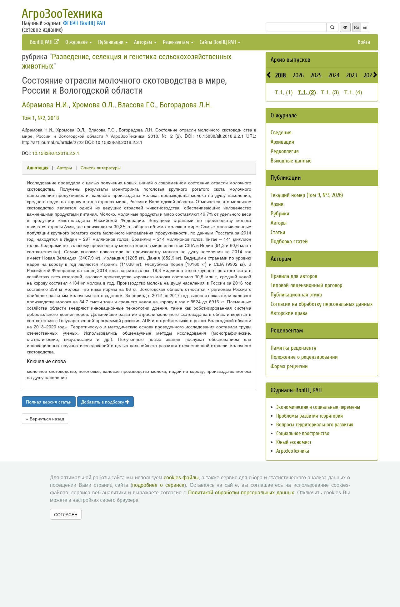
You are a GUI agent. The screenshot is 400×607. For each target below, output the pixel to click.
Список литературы (101, 167)
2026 (298, 75)
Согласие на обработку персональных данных (321, 304)
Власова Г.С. (137, 104)
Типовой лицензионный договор (306, 285)
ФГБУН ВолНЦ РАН (84, 23)
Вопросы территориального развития (314, 425)
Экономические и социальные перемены (318, 407)
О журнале (77, 42)
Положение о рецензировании (304, 357)
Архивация (282, 142)
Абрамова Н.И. (45, 104)
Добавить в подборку (103, 402)
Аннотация (37, 168)
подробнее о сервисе (158, 485)
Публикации (111, 42)
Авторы (64, 167)
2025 (316, 75)
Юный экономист (293, 442)
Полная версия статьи (49, 402)
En (364, 27)
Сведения (281, 132)
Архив (277, 204)
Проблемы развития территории (309, 416)
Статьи (278, 232)
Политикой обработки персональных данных (241, 492)
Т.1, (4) (353, 92)
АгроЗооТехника (62, 13)
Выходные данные (291, 160)
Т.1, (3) (330, 92)
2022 (369, 75)
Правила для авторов (294, 276)
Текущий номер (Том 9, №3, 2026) (307, 195)
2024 (333, 75)
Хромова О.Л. (93, 104)
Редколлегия (285, 151)
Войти (364, 42)
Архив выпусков (290, 59)
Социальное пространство (302, 433)
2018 (280, 75)
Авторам (143, 42)
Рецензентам (176, 42)
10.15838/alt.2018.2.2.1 (55, 153)
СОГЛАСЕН (66, 514)
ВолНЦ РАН (42, 42)
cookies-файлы (181, 477)
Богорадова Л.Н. (186, 104)
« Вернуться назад (45, 418)
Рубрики (280, 213)
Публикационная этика (296, 294)
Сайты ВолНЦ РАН (218, 42)
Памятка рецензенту (293, 348)
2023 (351, 75)
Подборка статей (289, 241)
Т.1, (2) (307, 92)
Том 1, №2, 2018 (40, 118)
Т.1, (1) (284, 92)
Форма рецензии (289, 366)
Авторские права (289, 313)
